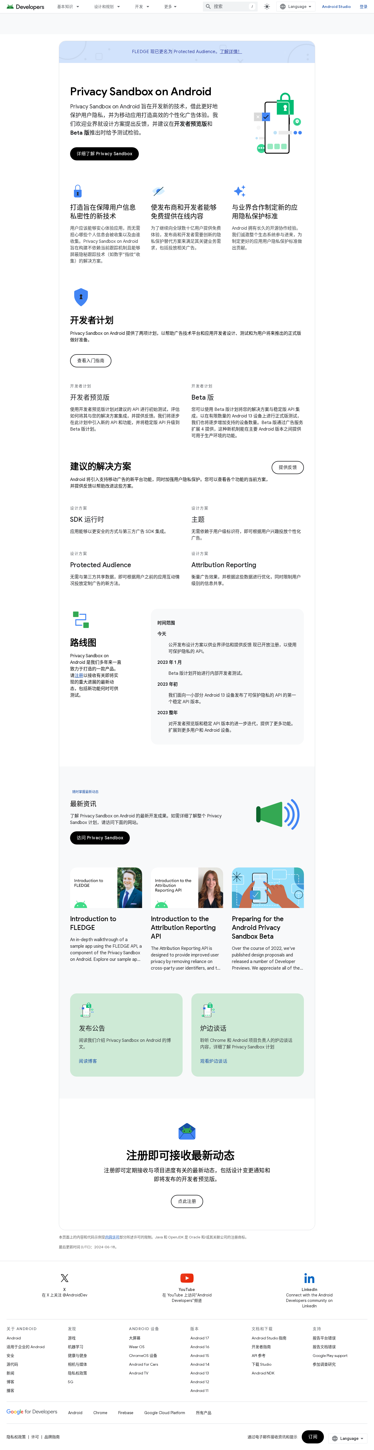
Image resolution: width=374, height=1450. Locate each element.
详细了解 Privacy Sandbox (104, 154)
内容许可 (112, 1237)
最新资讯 (83, 804)
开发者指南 (261, 1346)
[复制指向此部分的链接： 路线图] (103, 643)
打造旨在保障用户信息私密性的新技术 (103, 211)
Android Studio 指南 (269, 1338)
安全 (10, 1355)
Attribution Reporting (223, 565)
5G (70, 1381)
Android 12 (199, 1381)
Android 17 (199, 1338)
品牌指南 (52, 1437)
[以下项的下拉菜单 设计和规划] (121, 6)
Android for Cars (143, 1364)
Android (14, 1338)
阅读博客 (88, 1061)
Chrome (100, 1412)
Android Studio (336, 6)
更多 (168, 6)
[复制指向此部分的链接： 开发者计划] (121, 321)
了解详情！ (231, 51)
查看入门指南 (90, 361)
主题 (198, 519)
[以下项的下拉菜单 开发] (150, 6)
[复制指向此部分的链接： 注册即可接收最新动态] (242, 1156)
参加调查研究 (324, 1364)
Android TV (138, 1373)
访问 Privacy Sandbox (100, 838)
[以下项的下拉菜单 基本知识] (80, 6)
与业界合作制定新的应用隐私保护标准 (265, 211)
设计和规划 (104, 6)
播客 (10, 1390)
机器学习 (75, 1346)
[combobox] (230, 6)
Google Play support (330, 1355)
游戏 (72, 1338)
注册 (78, 675)
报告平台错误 (324, 1338)
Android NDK (263, 1373)
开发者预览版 (90, 397)
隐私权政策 (77, 1373)
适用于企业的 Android (26, 1346)
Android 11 (199, 1390)
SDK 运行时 (87, 519)
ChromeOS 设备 (143, 1355)
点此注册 (187, 1201)
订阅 (312, 1437)
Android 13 (199, 1373)
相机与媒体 (77, 1364)
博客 (10, 1381)
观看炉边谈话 (213, 1061)
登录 (364, 6)
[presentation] (187, 320)
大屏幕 (134, 1338)
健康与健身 (77, 1355)
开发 (139, 6)
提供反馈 (288, 467)
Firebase (125, 1412)
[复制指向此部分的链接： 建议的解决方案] (138, 467)
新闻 (10, 1373)
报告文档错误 (324, 1346)
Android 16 (199, 1346)
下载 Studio (261, 1364)
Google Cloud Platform (164, 1412)
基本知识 (65, 6)
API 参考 (259, 1355)
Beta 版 (202, 397)
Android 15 (199, 1355)
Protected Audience (100, 565)
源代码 (12, 1364)
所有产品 (203, 1412)
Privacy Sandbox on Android (140, 91)
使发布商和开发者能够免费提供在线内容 (184, 211)
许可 (35, 1437)
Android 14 (199, 1364)
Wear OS (137, 1346)
